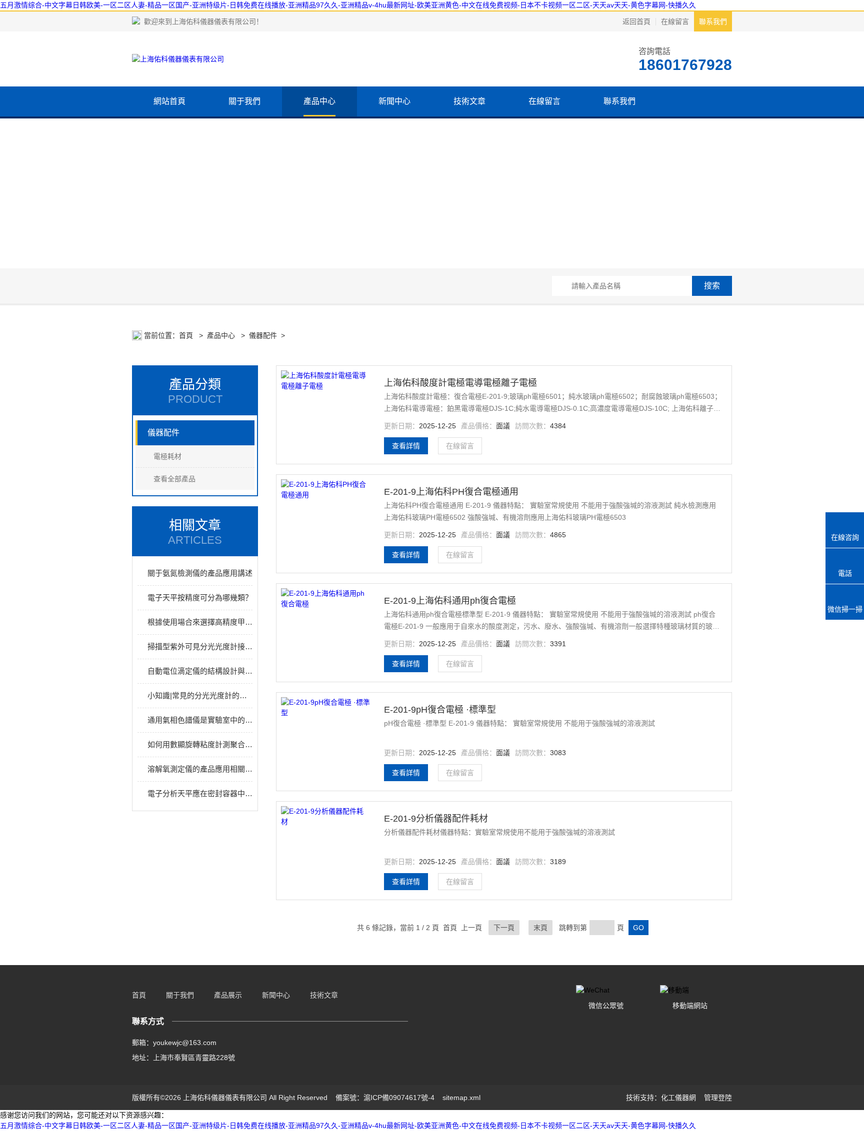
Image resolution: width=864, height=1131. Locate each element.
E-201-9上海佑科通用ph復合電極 (450, 601)
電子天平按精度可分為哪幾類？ (200, 597)
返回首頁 (636, 21)
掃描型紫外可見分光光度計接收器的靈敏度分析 (200, 646)
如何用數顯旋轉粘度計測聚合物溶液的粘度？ (200, 744)
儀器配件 (263, 335)
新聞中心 (394, 101)
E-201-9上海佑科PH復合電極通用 (451, 492)
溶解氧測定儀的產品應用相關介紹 (200, 769)
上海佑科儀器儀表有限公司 (214, 21)
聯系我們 (713, 21)
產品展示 (228, 995)
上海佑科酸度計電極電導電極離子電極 (460, 383)
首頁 (187, 335)
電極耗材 (168, 456)
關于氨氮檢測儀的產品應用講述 (200, 573)
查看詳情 (406, 446)
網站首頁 (170, 101)
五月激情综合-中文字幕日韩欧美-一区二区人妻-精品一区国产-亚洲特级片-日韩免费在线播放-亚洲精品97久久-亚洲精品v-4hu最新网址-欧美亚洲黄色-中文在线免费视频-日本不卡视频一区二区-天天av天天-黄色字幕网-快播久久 (348, 5)
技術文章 (470, 101)
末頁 (541, 928)
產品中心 (320, 101)
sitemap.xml (461, 1098)
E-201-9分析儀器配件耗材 (436, 819)
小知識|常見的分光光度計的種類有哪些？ (200, 695)
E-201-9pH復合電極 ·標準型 (440, 710)
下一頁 (504, 928)
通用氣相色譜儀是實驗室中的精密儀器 (200, 720)
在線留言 (675, 21)
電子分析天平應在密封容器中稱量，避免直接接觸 (200, 793)
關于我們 (244, 101)
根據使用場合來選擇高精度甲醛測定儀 (200, 622)
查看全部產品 (175, 479)
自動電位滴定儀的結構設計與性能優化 (200, 671)
